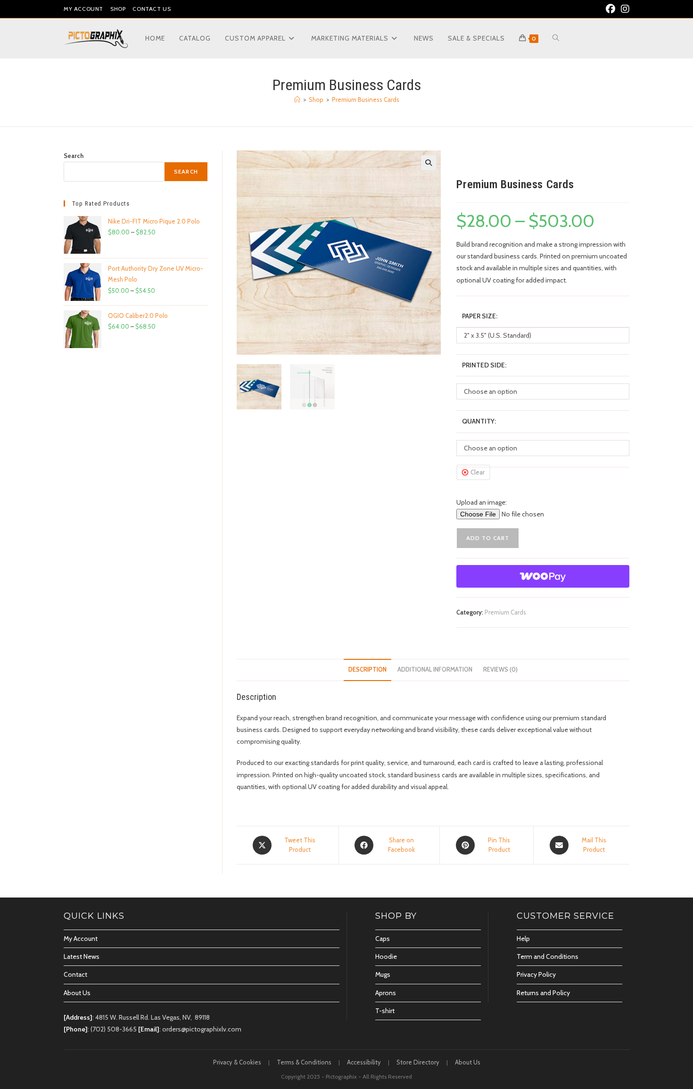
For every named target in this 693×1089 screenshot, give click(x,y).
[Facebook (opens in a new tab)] (610, 9)
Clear (477, 472)
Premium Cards (505, 612)
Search (73, 155)
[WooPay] (542, 576)
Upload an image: (481, 502)
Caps (382, 938)
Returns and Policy (543, 993)
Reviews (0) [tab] (500, 669)
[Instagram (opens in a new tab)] (623, 9)
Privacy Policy (536, 974)
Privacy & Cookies (237, 1062)
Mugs (382, 974)
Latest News (81, 956)
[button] (428, 162)
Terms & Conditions (304, 1062)
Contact (75, 974)
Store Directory (417, 1062)
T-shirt (385, 1010)
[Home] (297, 99)
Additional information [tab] (434, 669)
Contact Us (151, 8)
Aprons (385, 993)
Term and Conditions (547, 956)
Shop (117, 8)
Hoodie (386, 956)
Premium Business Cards (365, 99)
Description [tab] (367, 669)
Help (523, 938)
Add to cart (487, 537)
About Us (77, 993)
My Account (83, 8)
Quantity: (479, 421)
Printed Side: (484, 365)
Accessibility (364, 1062)
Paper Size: (479, 316)
